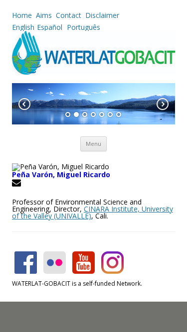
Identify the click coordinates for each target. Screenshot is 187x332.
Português (82, 27)
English (23, 27)
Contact (68, 15)
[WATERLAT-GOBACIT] (93, 72)
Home (22, 15)
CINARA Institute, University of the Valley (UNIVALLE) (92, 212)
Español (49, 27)
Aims (44, 15)
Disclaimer (102, 15)
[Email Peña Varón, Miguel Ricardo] (17, 184)
